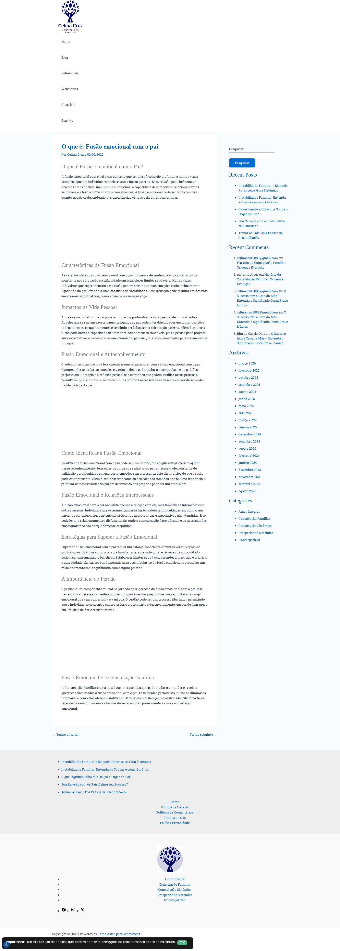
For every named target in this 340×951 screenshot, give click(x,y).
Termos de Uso (175, 817)
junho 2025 (246, 399)
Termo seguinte (203, 734)
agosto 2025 (247, 392)
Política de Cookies (175, 807)
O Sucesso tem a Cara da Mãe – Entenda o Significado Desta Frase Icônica (261, 338)
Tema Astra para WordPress (119, 934)
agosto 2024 (247, 448)
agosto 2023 (247, 491)
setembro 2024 (249, 441)
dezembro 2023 (249, 470)
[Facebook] (63, 911)
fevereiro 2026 (249, 370)
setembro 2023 (249, 484)
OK (182, 942)
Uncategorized (249, 540)
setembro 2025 (249, 384)
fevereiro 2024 (249, 455)
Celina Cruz (70, 73)
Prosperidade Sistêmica (255, 533)
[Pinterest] (82, 911)
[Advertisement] (134, 232)
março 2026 (247, 363)
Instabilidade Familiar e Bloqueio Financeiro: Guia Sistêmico (106, 761)
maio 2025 (246, 406)
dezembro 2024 (249, 434)
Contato (67, 120)
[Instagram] (73, 911)
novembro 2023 (249, 477)
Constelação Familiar (254, 518)
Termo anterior (65, 734)
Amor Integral (249, 511)
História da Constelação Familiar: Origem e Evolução (260, 279)
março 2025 (247, 420)
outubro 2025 (248, 377)
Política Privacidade (175, 823)
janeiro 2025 (247, 427)
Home (65, 41)
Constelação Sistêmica (255, 525)
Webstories (69, 89)
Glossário (68, 104)
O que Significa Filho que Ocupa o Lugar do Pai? (96, 777)
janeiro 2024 (247, 462)
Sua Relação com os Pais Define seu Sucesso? (94, 784)
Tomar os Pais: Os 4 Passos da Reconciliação (94, 792)
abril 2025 (245, 413)
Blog (64, 57)
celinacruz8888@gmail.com (257, 258)
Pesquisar (236, 149)
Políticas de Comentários (174, 812)
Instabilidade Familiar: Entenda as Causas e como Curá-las (105, 769)
